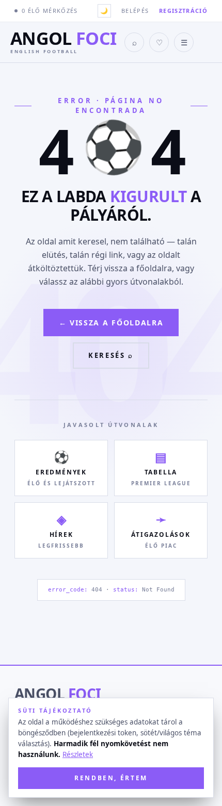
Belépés (135, 10)
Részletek (77, 754)
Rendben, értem (111, 778)
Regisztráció (183, 10)
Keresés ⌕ (110, 355)
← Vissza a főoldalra (111, 322)
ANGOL (57, 693)
